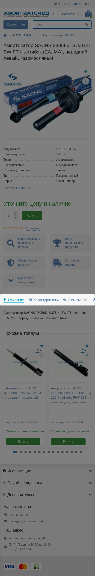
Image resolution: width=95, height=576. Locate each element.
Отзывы (77, 300)
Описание (16, 300)
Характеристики (45, 300)
